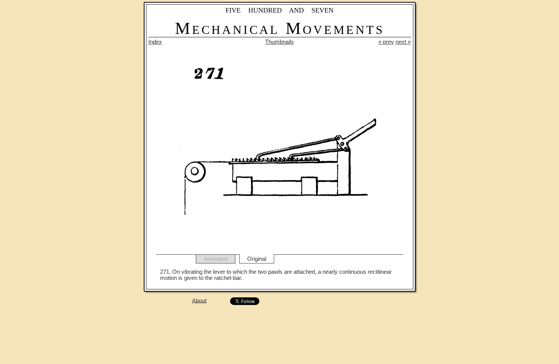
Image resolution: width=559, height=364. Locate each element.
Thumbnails (279, 42)
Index (155, 42)
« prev (386, 42)
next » (403, 42)
